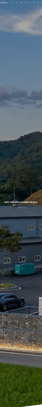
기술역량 (25, 2)
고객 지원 (29, 2)
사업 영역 (17, 2)
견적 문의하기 (20, 207)
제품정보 (21, 2)
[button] (20, 401)
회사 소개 (12, 2)
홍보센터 (34, 2)
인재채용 (38, 2)
